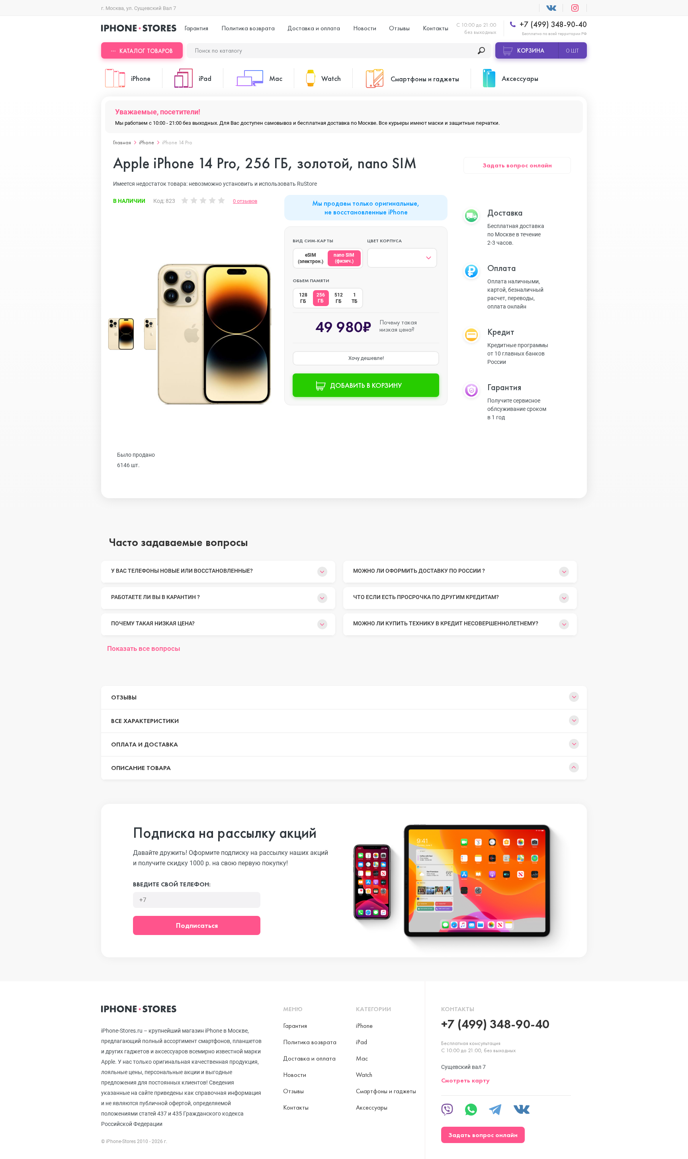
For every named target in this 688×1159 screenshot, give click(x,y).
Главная (122, 142)
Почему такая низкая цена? (153, 623)
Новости (364, 28)
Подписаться (197, 925)
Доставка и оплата (313, 28)
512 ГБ (338, 298)
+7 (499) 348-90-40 (552, 24)
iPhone (146, 142)
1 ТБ (355, 298)
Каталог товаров (146, 51)
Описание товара (141, 768)
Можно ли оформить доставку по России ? (419, 571)
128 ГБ (303, 298)
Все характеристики (145, 721)
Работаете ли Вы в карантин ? (155, 597)
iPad (361, 1042)
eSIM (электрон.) (310, 258)
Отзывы (399, 28)
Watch (364, 1075)
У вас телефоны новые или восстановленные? (182, 571)
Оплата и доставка (144, 744)
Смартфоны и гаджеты (386, 1091)
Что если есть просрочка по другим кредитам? (426, 597)
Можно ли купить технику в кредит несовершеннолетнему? (445, 623)
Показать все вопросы (143, 648)
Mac (362, 1058)
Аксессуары (371, 1107)
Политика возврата (248, 28)
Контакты (435, 28)
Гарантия (196, 28)
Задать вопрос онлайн (517, 165)
